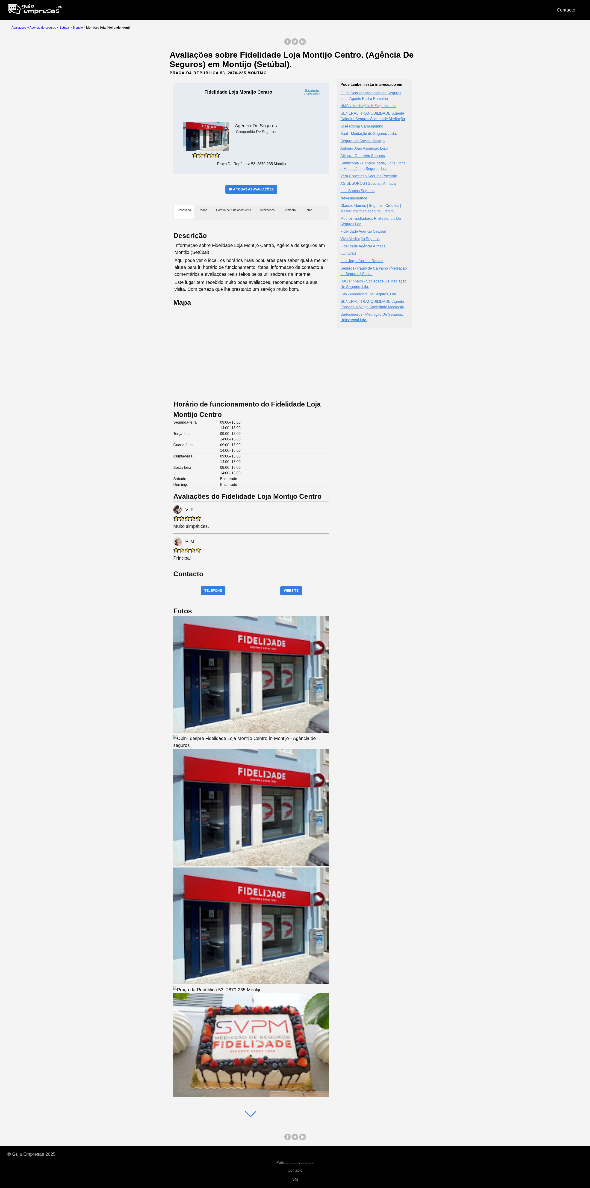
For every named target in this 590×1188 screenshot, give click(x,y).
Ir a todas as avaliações (251, 189)
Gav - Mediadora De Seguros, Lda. (368, 294)
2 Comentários (312, 93)
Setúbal (64, 27)
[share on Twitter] (295, 44)
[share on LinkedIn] (302, 44)
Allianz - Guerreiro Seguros (362, 156)
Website (291, 590)
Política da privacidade (295, 1162)
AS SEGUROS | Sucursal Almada (368, 183)
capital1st (348, 253)
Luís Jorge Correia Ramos (361, 261)
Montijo (78, 27)
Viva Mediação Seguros (360, 239)
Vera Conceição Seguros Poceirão (368, 176)
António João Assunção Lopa (364, 148)
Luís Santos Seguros (357, 191)
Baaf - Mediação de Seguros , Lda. (368, 134)
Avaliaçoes (19, 27)
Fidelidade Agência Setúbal (363, 231)
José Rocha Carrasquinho (361, 126)
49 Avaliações (312, 90)
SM (295, 1179)
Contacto (566, 9)
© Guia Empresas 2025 (31, 1154)
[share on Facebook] (287, 44)
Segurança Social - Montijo (362, 141)
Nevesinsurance (353, 198)
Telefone (213, 590)
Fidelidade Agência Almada (363, 246)
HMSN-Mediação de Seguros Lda (368, 106)
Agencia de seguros (43, 27)
